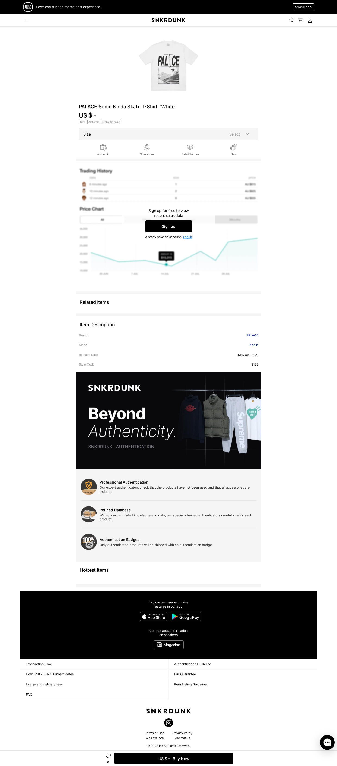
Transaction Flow (38, 664)
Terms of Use (154, 733)
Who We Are (154, 738)
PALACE (252, 335)
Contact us (182, 738)
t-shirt (254, 345)
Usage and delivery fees (44, 684)
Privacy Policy (182, 733)
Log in (187, 237)
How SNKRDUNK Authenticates (50, 674)
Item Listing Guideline (190, 684)
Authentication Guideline (192, 664)
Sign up (168, 226)
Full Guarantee (185, 674)
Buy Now (173, 758)
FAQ (29, 694)
